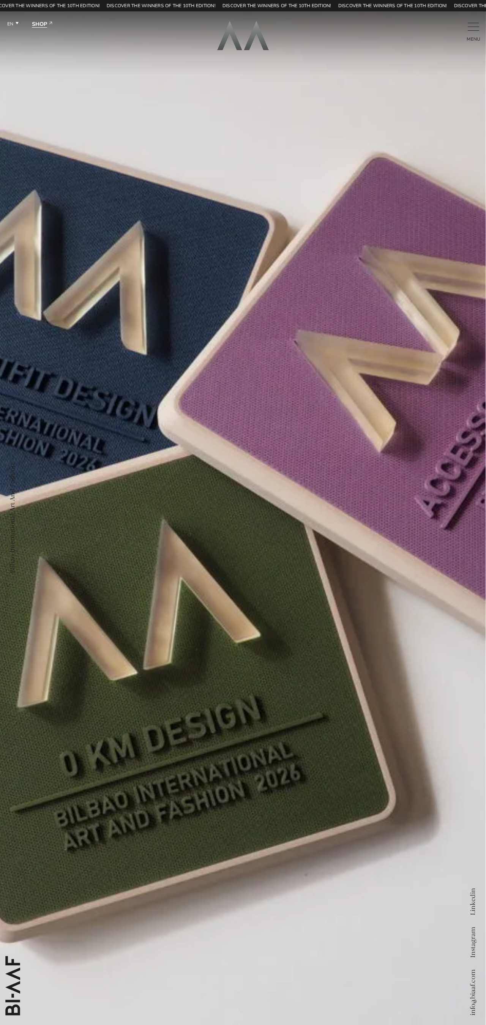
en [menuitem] (10, 24)
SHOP (39, 24)
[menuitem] (13, 24)
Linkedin (473, 901)
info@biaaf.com (473, 992)
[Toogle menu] (473, 26)
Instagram (473, 942)
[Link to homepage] (243, 35)
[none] (13, 24)
